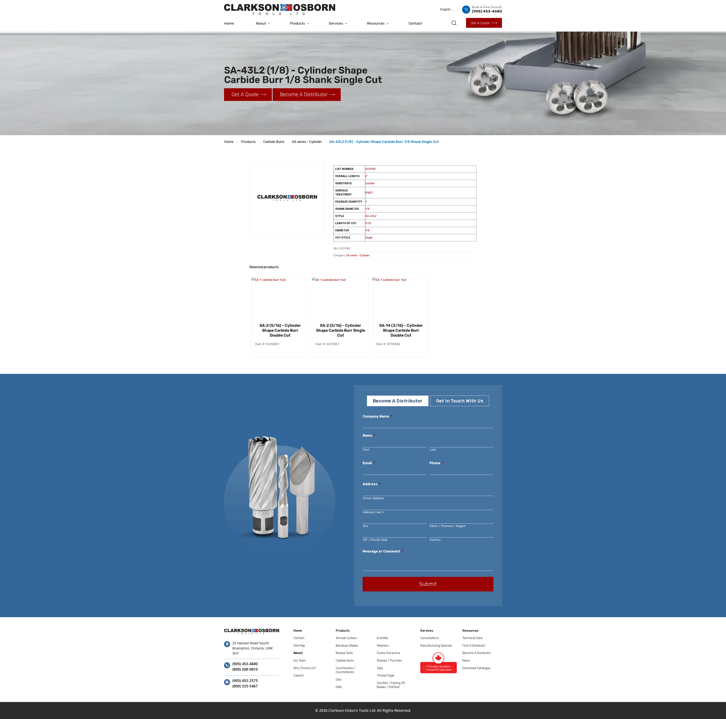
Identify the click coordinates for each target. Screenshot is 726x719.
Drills (339, 687)
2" (366, 176)
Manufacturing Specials (436, 645)
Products (297, 23)
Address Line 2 (373, 512)
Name (369, 435)
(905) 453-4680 (245, 664)
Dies (338, 679)
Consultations (429, 638)
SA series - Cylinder (307, 142)
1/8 (367, 209)
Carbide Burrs (273, 142)
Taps (380, 668)
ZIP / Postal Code (375, 540)
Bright (369, 192)
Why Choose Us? (304, 668)
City (365, 526)
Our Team (299, 660)
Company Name (377, 416)
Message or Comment (383, 551)
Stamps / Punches (389, 660)
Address (372, 484)
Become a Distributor (476, 653)
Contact (415, 23)
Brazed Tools (344, 653)
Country (435, 540)
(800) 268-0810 (245, 669)
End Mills (382, 638)
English (445, 9)
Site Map (299, 645)
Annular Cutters (346, 638)
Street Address (373, 498)
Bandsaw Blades (347, 645)
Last (433, 449)
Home (229, 23)
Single (369, 237)
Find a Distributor (473, 645)
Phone (436, 463)
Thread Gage (385, 675)
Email (369, 463)
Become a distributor (303, 94)
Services (336, 23)
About (261, 23)
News (466, 660)
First (366, 449)
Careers (298, 675)
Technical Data (472, 638)
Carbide (370, 183)
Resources (376, 23)
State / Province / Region (448, 526)
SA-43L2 (370, 216)
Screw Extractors (388, 653)
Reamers (383, 645)
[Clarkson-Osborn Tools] (279, 9)
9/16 (368, 223)
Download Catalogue (476, 668)
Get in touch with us (459, 401)
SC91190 (370, 169)
